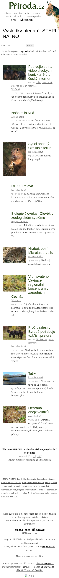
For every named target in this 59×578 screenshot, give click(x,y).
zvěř (18, 490)
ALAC (15, 497)
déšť (42, 482)
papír (10, 486)
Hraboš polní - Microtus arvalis (40, 250)
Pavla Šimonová (35, 377)
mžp (14, 486)
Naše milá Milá (22, 113)
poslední (38, 460)
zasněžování (52, 490)
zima (41, 490)
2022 (24, 482)
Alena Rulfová (17, 117)
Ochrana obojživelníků (38, 410)
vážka (3, 497)
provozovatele (31, 517)
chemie (25, 486)
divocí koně (47, 82)
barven (54, 482)
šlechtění (32, 343)
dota (18, 479)
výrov (54, 493)
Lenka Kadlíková (35, 152)
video (38, 82)
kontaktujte (29, 524)
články (8, 13)
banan (51, 479)
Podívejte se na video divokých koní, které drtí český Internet (40, 73)
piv (44, 486)
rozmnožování (7, 490)
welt (12, 493)
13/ (2, 486)
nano (40, 486)
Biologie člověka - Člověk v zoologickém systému (32, 215)
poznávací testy (21, 13)
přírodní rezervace (28, 86)
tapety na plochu (33, 16)
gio (47, 479)
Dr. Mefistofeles (35, 256)
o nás (13, 20)
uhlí (11, 497)
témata (36, 13)
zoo (22, 490)
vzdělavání (5, 482)
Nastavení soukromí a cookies (29, 556)
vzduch (18, 493)
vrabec (24, 493)
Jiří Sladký (16, 300)
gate (19, 486)
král (47, 486)
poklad (47, 482)
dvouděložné (15, 482)
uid (7, 497)
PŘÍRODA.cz (37, 530)
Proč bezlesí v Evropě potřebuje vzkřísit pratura (41, 331)
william (7, 493)
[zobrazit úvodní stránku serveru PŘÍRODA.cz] (29, 6)
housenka (41, 479)
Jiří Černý (15, 89)
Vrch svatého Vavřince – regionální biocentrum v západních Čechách (30, 286)
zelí (45, 490)
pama (35, 486)
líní (22, 479)
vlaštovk (36, 493)
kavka (26, 479)
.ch (50, 493)
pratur (51, 339)
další (39, 456)
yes (2, 493)
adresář (7, 16)
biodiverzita (41, 339)
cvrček (37, 482)
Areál (30, 493)
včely (46, 493)
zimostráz (29, 490)
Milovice (15, 86)
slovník (17, 16)
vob (14, 490)
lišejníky (33, 479)
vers (42, 493)
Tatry (32, 373)
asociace (30, 482)
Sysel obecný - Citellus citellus (39, 146)
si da (5, 486)
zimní (35, 490)
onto (30, 486)
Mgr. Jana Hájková (19, 221)
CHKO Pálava (22, 186)
